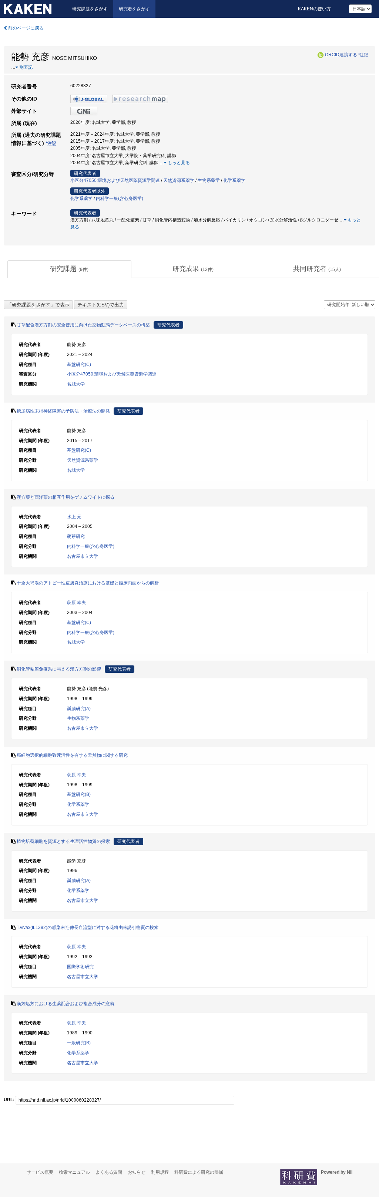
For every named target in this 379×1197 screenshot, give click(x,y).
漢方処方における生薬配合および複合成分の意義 (65, 1003)
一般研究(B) (79, 1042)
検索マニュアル (74, 1172)
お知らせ (136, 1172)
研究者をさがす (134, 8)
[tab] (69, 269)
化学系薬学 (234, 180)
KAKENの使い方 (314, 8)
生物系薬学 (209, 180)
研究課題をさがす (90, 8)
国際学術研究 (80, 966)
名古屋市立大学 (82, 556)
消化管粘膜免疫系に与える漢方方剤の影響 (59, 669)
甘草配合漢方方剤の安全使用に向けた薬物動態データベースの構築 (83, 325)
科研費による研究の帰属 (198, 1172)
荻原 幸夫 (76, 602)
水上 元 (74, 516)
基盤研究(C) (79, 364)
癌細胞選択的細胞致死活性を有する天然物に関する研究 (72, 755)
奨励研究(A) (79, 708)
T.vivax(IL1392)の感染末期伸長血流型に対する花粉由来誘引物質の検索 (87, 927)
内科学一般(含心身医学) (119, 198)
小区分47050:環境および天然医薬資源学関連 (115, 180)
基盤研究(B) (79, 794)
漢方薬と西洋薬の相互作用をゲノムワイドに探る (65, 497)
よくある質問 (108, 1172)
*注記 (363, 54)
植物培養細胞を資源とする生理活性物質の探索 (63, 841)
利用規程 (160, 1172)
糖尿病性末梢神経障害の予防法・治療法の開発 (63, 411)
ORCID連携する (341, 54)
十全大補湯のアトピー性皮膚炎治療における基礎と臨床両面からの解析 (88, 583)
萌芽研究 (76, 536)
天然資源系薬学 (178, 180)
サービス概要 (40, 1172)
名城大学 (76, 384)
